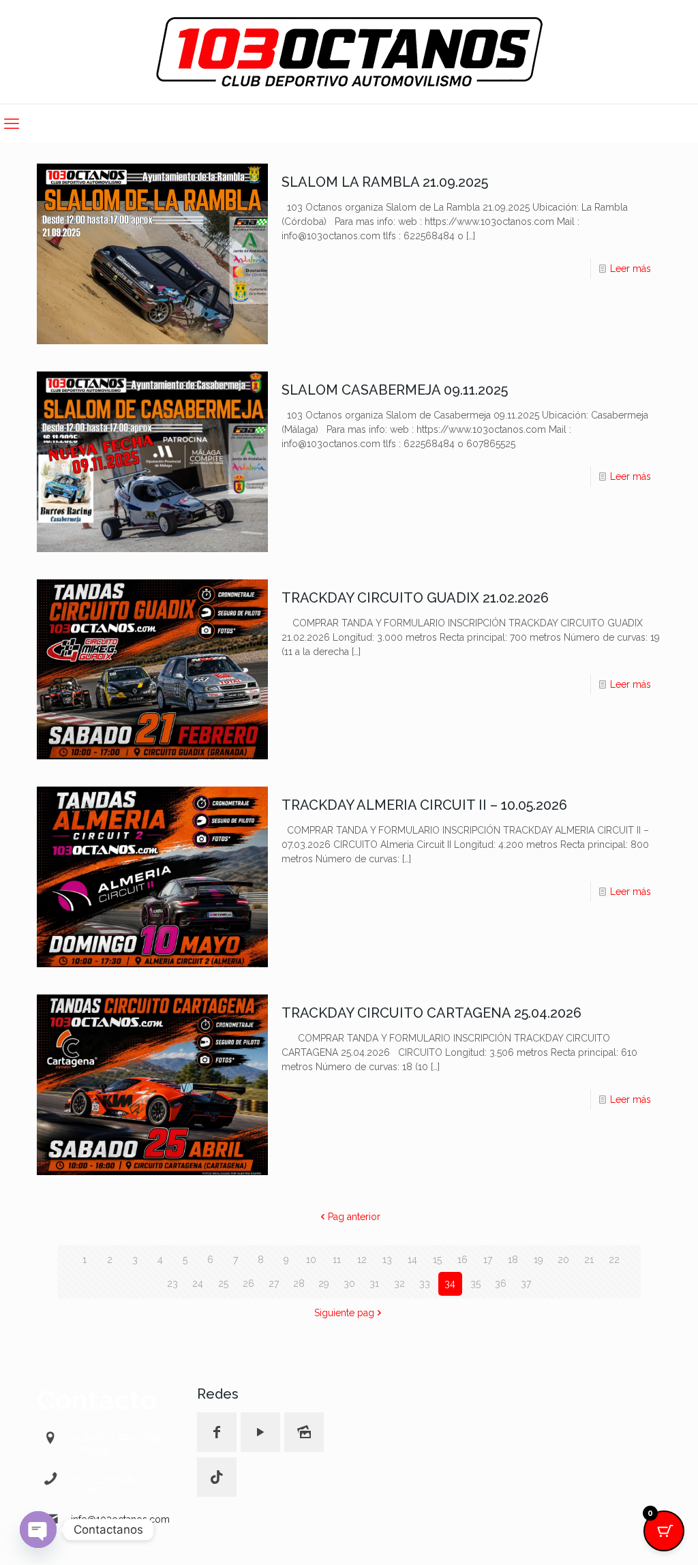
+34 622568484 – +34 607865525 (117, 1484)
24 (197, 1283)
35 (475, 1283)
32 (399, 1283)
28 (299, 1283)
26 (248, 1283)
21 (589, 1259)
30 (349, 1283)
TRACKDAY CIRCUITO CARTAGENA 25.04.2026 (431, 1013)
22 (614, 1259)
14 (412, 1259)
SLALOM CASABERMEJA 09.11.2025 (395, 390)
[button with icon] (217, 1432)
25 (223, 1283)
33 (424, 1283)
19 (538, 1259)
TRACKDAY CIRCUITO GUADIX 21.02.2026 (415, 598)
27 (274, 1283)
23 (172, 1283)
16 (462, 1259)
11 (337, 1259)
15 (437, 1259)
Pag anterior (354, 1216)
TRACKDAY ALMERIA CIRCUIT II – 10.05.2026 (424, 805)
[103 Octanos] (349, 52)
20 (563, 1259)
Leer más (630, 268)
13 (387, 1259)
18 (513, 1259)
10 (311, 1259)
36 (500, 1283)
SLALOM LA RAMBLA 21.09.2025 (385, 182)
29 (323, 1283)
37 (526, 1283)
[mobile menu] (11, 123)
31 (374, 1283)
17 (487, 1259)
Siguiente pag (344, 1312)
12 (362, 1259)
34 (449, 1283)
